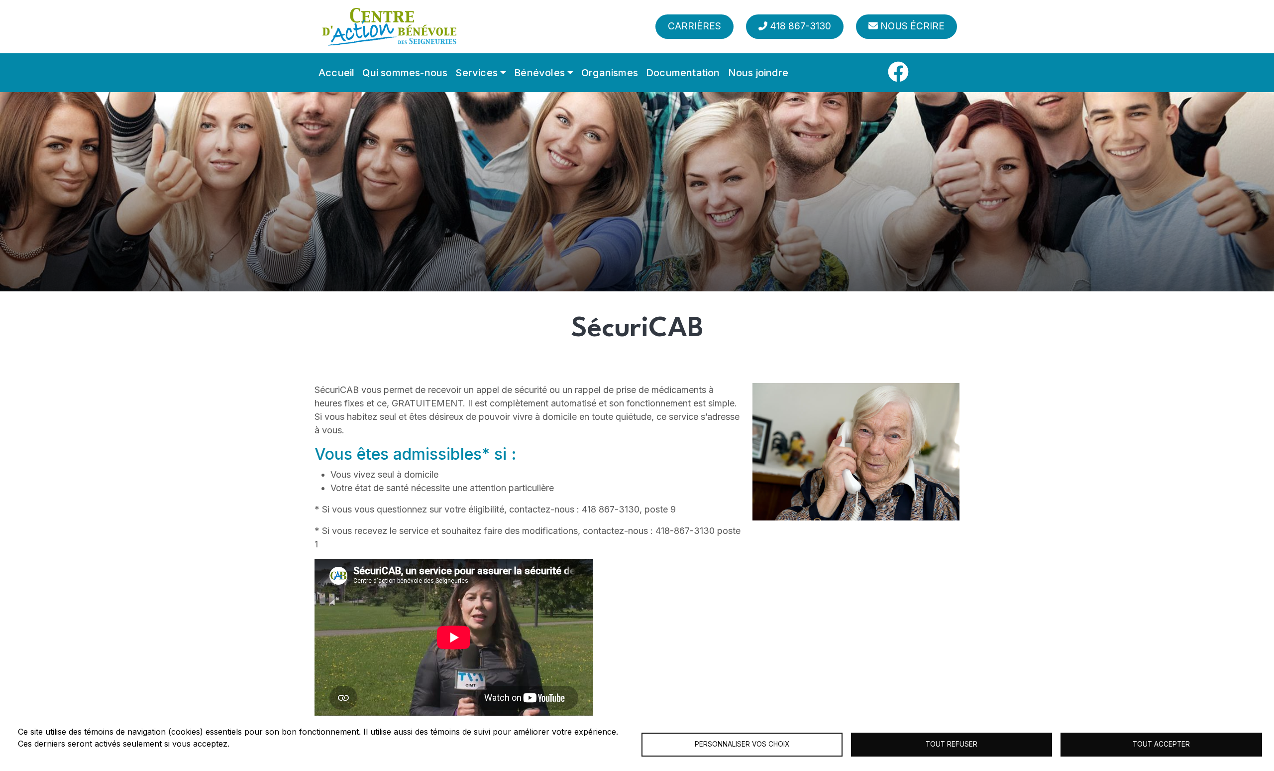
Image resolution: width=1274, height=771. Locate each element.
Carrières (694, 26)
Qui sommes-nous (404, 73)
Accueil (336, 73)
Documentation (683, 73)
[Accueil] (389, 26)
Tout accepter (1161, 744)
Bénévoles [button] (539, 73)
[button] (855, 451)
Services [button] (476, 73)
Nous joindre (758, 73)
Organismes (609, 73)
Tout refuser (951, 744)
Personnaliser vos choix (742, 744)
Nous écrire (912, 26)
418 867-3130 (800, 26)
